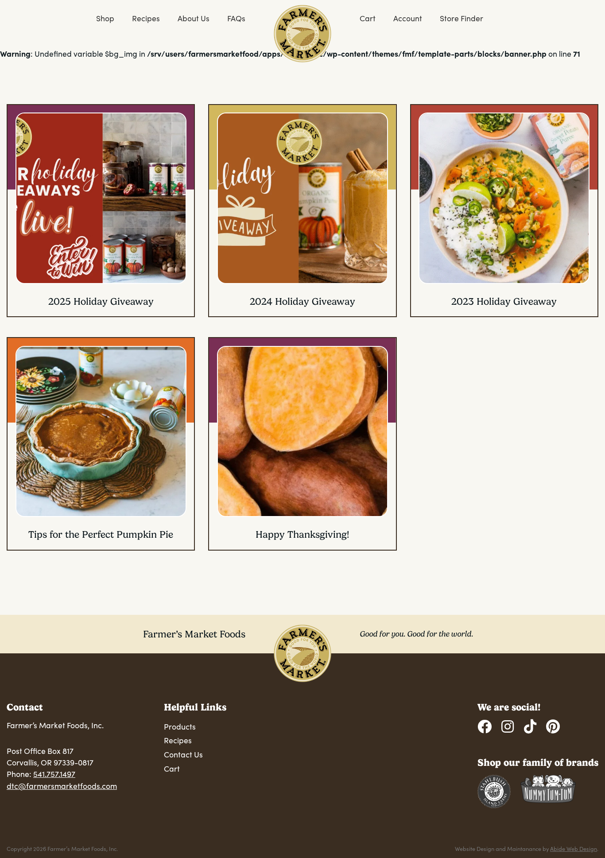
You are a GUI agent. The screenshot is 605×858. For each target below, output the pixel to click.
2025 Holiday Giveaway (101, 301)
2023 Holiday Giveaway (504, 301)
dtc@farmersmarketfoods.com (62, 785)
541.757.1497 (54, 774)
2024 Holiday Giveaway (302, 301)
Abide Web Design (573, 848)
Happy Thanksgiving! (302, 534)
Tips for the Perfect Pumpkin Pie (100, 534)
